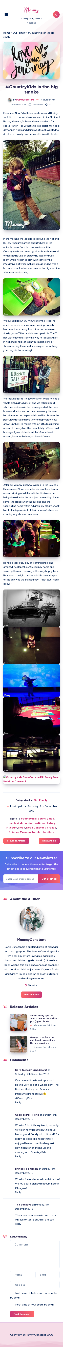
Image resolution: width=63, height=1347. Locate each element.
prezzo (51, 827)
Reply (18, 1102)
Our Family (19, 32)
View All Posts (31, 994)
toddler (37, 832)
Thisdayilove (23, 1204)
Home (6, 32)
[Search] (56, 14)
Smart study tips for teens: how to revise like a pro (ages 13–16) (44, 1018)
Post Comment (22, 1314)
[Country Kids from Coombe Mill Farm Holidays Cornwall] (31, 779)
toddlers (48, 832)
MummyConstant (31, 940)
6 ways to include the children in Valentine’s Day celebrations (42, 1040)
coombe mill (29, 818)
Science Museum (20, 832)
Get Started (49, 878)
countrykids (15, 823)
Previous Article (16, 840)
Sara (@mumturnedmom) (31, 1070)
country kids (46, 818)
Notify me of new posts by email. (34, 1304)
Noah (21, 827)
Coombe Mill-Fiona (27, 1114)
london (29, 823)
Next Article (49, 840)
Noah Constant (36, 827)
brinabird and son (26, 1168)
